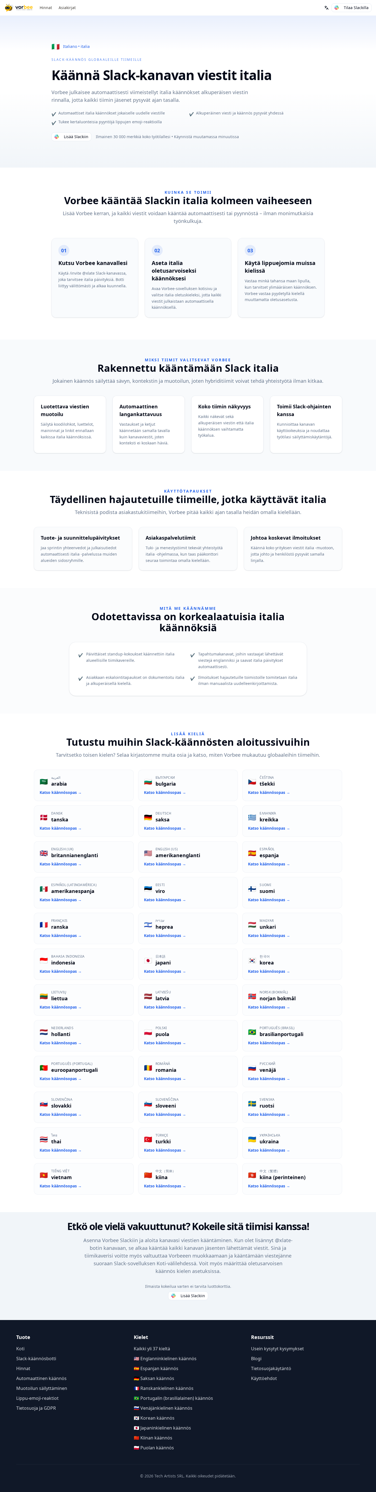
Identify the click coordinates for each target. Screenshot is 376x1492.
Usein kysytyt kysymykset (277, 1349)
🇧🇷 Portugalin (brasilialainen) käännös (173, 1398)
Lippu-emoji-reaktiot (37, 1398)
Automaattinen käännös (41, 1378)
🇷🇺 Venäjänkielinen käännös (163, 1408)
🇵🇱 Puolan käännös (154, 1448)
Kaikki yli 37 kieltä (152, 1349)
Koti (20, 1349)
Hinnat (46, 7)
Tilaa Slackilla (356, 7)
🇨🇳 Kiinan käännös (153, 1438)
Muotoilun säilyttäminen (41, 1388)
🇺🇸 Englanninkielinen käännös (165, 1359)
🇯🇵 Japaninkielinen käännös (162, 1428)
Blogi (256, 1359)
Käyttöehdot (264, 1378)
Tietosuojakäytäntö (271, 1368)
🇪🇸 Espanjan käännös (156, 1368)
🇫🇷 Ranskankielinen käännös (164, 1388)
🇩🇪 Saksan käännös (154, 1378)
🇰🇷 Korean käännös (154, 1418)
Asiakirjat (67, 7)
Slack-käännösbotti (36, 1359)
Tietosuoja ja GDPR (36, 1408)
